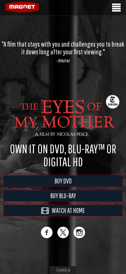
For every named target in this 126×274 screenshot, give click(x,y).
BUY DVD (63, 181)
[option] (63, 52)
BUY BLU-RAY (63, 196)
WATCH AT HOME (67, 210)
